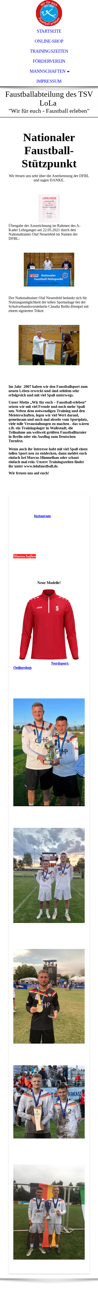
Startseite (49, 31)
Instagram (42, 516)
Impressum (48, 81)
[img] (49, 13)
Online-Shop (49, 41)
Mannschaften (48, 71)
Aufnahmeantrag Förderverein (38, 509)
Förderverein (49, 61)
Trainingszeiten (49, 51)
